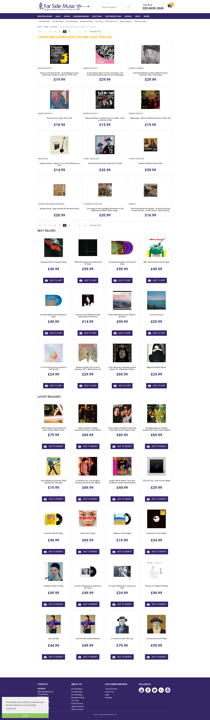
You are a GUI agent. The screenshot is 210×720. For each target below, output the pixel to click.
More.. (147, 16)
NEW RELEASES (45, 16)
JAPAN (67, 16)
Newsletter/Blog (86, 21)
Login (107, 695)
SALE (58, 16)
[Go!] (129, 7)
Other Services (111, 21)
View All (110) (95, 32)
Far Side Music (44, 21)
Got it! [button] (25, 716)
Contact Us (109, 692)
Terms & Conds (111, 689)
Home (39, 27)
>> (85, 32)
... (74, 32)
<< (40, 32)
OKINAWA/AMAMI (81, 16)
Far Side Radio (58, 21)
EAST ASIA (97, 16)
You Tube (99, 21)
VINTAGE (54, 27)
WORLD (128, 16)
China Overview (140, 21)
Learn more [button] (11, 708)
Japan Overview (125, 21)
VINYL (137, 16)
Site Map (108, 698)
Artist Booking (71, 21)
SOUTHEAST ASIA (113, 16)
